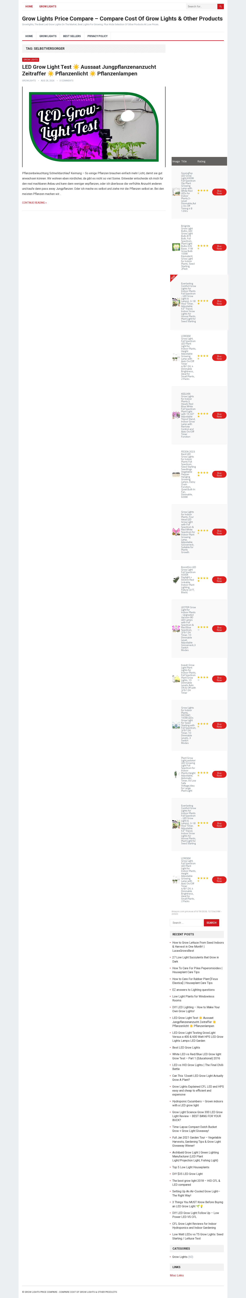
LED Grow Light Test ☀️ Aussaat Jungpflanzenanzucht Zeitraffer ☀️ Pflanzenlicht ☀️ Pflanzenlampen (194, 1022)
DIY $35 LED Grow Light (187, 1174)
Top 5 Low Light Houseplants (190, 1167)
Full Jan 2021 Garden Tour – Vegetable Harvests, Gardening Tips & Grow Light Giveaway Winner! (196, 1141)
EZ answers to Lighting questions (193, 989)
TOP (173, 277)
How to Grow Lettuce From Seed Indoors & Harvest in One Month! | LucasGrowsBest (198, 946)
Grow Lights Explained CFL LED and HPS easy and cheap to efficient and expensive (198, 1090)
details (175, 913)
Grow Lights (47, 6)
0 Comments (66, 80)
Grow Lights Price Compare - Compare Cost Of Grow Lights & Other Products (71, 1292)
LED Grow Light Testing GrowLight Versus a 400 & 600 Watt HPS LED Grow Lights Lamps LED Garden (197, 1037)
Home (29, 6)
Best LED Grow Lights (186, 1047)
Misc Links (177, 1275)
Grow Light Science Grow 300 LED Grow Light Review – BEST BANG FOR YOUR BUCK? (197, 1116)
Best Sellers (72, 36)
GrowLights (29, 80)
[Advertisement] (197, 98)
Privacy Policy (98, 36)
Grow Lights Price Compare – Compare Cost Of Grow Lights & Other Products (122, 18)
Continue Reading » (34, 202)
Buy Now (219, 192)
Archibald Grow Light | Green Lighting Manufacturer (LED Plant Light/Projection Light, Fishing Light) (195, 1156)
